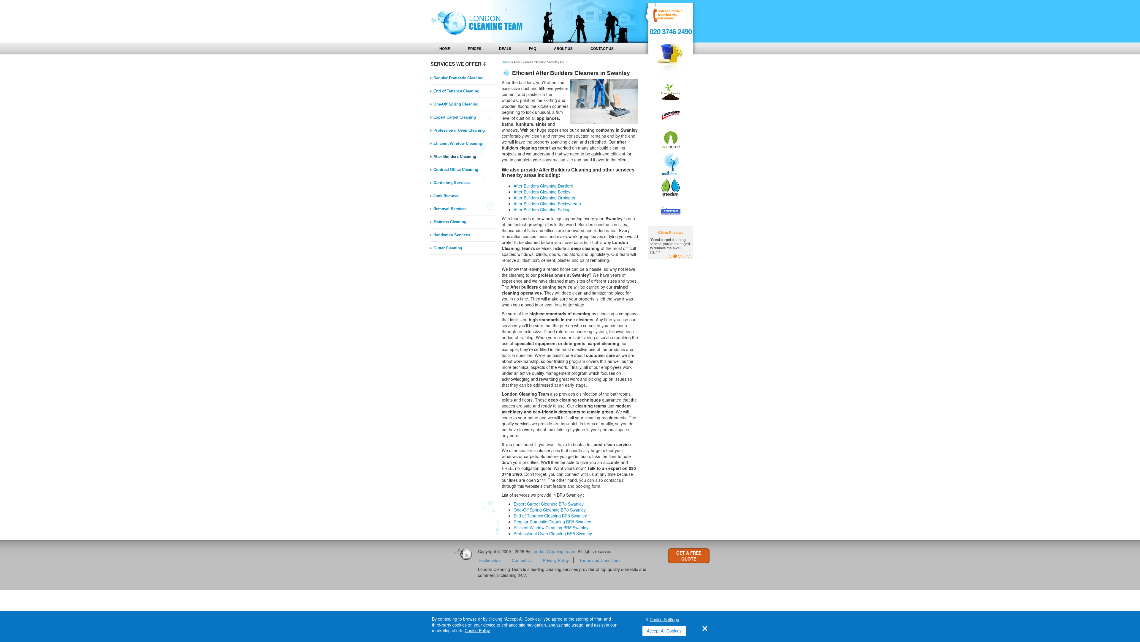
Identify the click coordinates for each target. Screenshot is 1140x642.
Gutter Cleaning (447, 248)
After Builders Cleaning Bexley (542, 192)
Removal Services (449, 209)
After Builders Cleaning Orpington (545, 198)
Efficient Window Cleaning (457, 143)
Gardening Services (451, 182)
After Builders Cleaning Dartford (543, 186)
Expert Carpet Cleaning (454, 117)
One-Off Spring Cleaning (456, 104)
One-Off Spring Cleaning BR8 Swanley (550, 510)
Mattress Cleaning (449, 222)
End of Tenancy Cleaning (456, 91)
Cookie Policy (477, 630)
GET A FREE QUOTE (688, 556)
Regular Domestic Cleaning (458, 78)
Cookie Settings (664, 619)
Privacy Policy (556, 560)
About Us (563, 49)
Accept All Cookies (664, 631)
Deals (505, 49)
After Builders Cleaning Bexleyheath (547, 204)
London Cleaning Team (553, 551)
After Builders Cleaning (454, 156)
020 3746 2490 (671, 31)
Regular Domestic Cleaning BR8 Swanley (552, 522)
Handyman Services (451, 235)
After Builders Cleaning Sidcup (542, 210)
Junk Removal (446, 195)
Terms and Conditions (599, 560)
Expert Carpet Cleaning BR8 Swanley (549, 504)
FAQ (532, 49)
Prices (474, 49)
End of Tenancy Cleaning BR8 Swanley (550, 516)
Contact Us (602, 49)
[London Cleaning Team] (475, 21)
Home (444, 49)
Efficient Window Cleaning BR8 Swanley (551, 528)
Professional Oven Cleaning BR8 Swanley (553, 533)
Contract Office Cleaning (455, 169)
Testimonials (489, 560)
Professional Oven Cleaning (459, 130)
